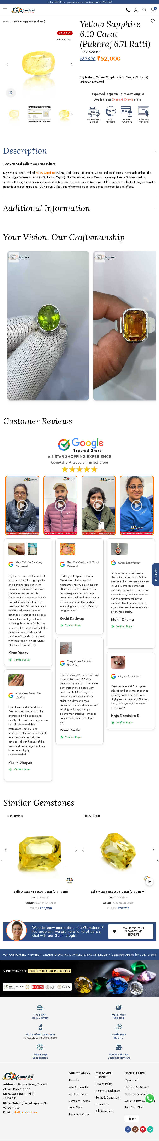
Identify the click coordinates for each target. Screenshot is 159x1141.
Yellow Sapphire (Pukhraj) (29, 21)
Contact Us (102, 1104)
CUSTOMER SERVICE (104, 1075)
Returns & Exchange (108, 1091)
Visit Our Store (77, 1094)
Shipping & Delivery (137, 1087)
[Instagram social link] (135, 1129)
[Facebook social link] (128, 1129)
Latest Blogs (75, 1107)
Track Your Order (79, 1114)
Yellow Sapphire (45, 173)
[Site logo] (23, 9)
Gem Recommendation (139, 1094)
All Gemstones (104, 1111)
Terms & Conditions (107, 1097)
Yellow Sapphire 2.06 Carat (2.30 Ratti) (118, 892)
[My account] (136, 10)
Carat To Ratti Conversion (140, 1101)
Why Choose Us (78, 1087)
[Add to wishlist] (153, 21)
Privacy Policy (104, 1084)
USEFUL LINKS (135, 1073)
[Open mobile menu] (5, 10)
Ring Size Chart (134, 1107)
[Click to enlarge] (11, 93)
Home (6, 21)
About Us (74, 1080)
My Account (132, 1080)
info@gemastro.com (25, 1112)
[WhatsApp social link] (150, 1129)
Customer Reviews (79, 1101)
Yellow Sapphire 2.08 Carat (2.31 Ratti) (41, 892)
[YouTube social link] (143, 1129)
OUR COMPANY (79, 1073)
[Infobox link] (40, 1012)
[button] (7, 64)
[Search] (144, 10)
